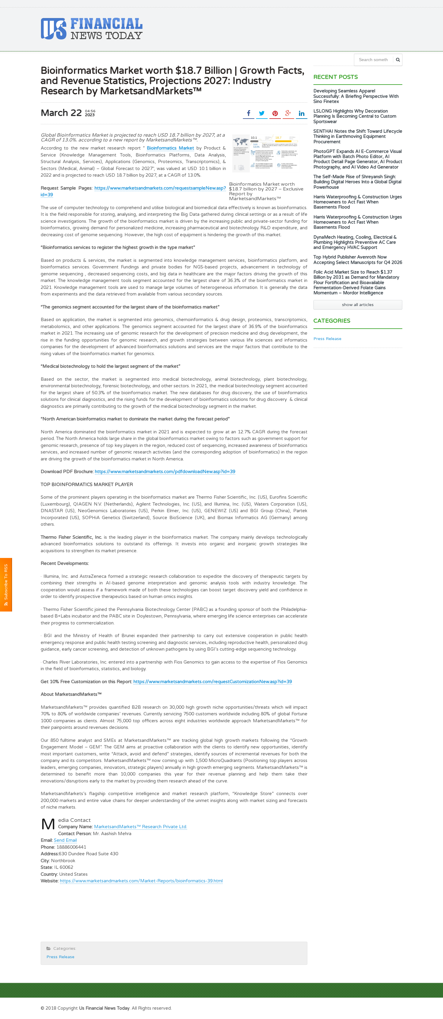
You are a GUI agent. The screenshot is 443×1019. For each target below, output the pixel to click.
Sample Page (387, 1008)
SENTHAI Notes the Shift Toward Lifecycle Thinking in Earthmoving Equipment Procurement (357, 136)
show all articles (358, 304)
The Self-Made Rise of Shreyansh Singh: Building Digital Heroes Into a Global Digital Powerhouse (357, 182)
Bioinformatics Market (170, 148)
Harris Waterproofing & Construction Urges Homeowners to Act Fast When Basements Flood (357, 202)
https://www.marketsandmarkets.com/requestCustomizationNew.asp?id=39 (213, 681)
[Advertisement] (292, 28)
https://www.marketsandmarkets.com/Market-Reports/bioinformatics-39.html (141, 881)
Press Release (60, 956)
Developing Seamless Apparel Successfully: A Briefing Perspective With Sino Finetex (356, 96)
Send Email (65, 840)
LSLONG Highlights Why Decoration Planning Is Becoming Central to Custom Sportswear (354, 116)
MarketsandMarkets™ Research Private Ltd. (140, 826)
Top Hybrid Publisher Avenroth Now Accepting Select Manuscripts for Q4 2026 (357, 260)
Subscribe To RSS (5, 583)
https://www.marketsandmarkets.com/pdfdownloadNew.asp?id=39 (165, 471)
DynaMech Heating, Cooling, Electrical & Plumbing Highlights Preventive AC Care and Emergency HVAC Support (355, 242)
